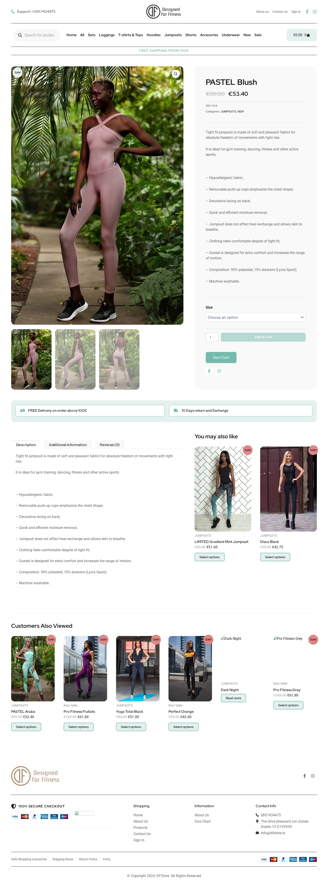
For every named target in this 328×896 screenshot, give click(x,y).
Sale (258, 35)
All (82, 35)
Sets (91, 35)
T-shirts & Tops (130, 35)
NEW (241, 111)
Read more (233, 698)
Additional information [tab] (68, 444)
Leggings (107, 35)
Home (71, 35)
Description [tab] (26, 444)
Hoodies (154, 35)
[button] (176, 74)
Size (209, 307)
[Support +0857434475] (34, 11)
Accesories (209, 35)
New (247, 35)
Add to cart (263, 337)
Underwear (231, 35)
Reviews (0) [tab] (109, 444)
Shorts (191, 35)
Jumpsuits (173, 35)
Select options (209, 557)
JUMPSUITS (228, 111)
